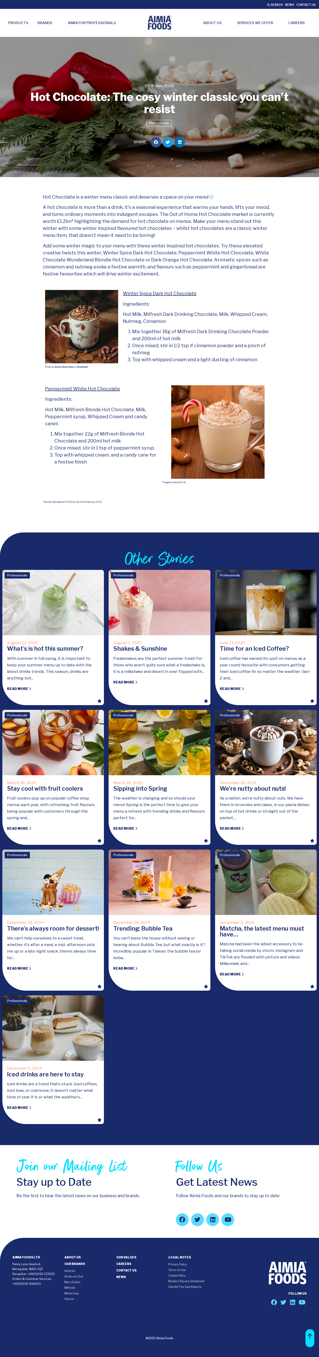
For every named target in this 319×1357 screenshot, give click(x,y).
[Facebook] (182, 1219)
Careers (296, 23)
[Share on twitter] (168, 142)
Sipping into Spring (140, 788)
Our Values (126, 1257)
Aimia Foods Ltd (26, 1257)
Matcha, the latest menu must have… (262, 931)
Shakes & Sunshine (140, 648)
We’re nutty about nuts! (253, 788)
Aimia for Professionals (92, 23)
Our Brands (74, 1264)
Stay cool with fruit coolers (45, 788)
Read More (18, 689)
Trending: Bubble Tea (143, 928)
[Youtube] (227, 1219)
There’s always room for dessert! (53, 928)
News (289, 5)
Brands (45, 23)
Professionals (159, 123)
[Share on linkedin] (179, 142)
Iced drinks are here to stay (45, 1074)
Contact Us (305, 5)
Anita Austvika (64, 366)
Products (18, 23)
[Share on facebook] (156, 142)
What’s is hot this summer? (45, 648)
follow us (297, 1293)
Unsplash (82, 366)
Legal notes (179, 1257)
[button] (309, 1338)
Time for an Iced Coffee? (254, 648)
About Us (212, 23)
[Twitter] (197, 1219)
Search (276, 5)
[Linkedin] (212, 1219)
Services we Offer (255, 23)
